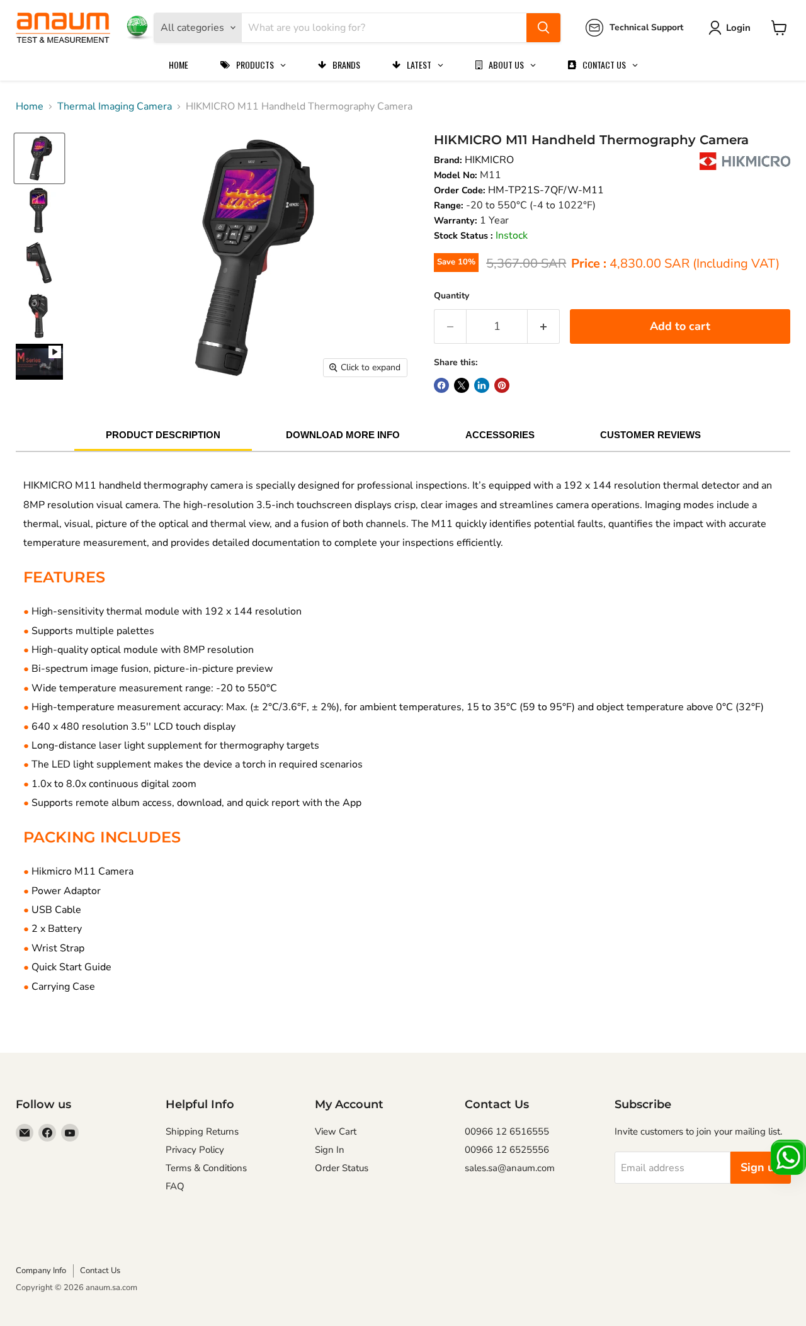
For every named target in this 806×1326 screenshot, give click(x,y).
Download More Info (343, 434)
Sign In (329, 1149)
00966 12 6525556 (507, 1149)
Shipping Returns (202, 1131)
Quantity (451, 296)
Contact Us (100, 1270)
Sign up (761, 1167)
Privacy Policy (195, 1149)
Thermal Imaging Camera (114, 106)
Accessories (500, 434)
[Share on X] (461, 385)
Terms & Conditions (206, 1168)
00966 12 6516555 (507, 1131)
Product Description (163, 434)
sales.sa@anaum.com (510, 1168)
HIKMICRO (489, 160)
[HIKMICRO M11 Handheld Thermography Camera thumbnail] (39, 361)
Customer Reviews (650, 434)
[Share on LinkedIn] (481, 385)
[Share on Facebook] (441, 385)
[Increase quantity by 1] (544, 326)
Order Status (341, 1168)
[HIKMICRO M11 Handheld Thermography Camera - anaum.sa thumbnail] (39, 158)
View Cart (335, 1131)
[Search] (543, 27)
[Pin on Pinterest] (501, 385)
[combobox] (384, 27)
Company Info (41, 1270)
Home (29, 106)
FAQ (175, 1186)
